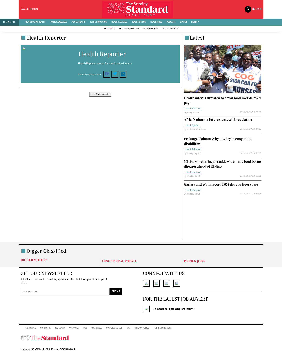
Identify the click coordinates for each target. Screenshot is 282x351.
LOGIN (258, 9)
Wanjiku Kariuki (194, 176)
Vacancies (74, 328)
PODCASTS (171, 22)
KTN (111, 29)
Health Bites (156, 22)
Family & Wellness (58, 22)
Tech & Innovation (98, 22)
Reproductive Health (35, 22)
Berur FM (171, 29)
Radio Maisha (130, 29)
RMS (129, 328)
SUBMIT (116, 291)
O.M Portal (96, 328)
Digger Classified (46, 251)
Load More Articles (100, 94)
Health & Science (119, 22)
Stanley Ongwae (194, 153)
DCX (85, 328)
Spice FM (152, 29)
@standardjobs (166, 309)
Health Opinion (139, 22)
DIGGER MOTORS (34, 260)
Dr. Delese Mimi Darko (196, 129)
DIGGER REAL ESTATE (119, 261)
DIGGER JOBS (194, 261)
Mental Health (78, 22)
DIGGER (194, 22)
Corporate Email (114, 328)
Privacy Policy (142, 328)
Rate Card (60, 328)
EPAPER (183, 22)
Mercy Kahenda (193, 113)
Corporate (30, 328)
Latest (197, 38)
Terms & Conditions (163, 328)
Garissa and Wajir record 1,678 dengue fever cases (221, 184)
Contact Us (45, 328)
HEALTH (9, 21)
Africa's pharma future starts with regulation (218, 119)
